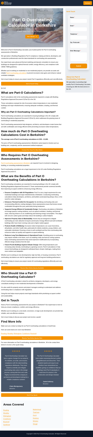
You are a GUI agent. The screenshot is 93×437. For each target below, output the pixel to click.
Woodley (10, 333)
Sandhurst (6, 424)
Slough (35, 424)
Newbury (36, 418)
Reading (4, 333)
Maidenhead (37, 409)
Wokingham (17, 333)
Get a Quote (31, 36)
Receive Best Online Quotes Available (32, 268)
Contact (87, 3)
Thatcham (36, 412)
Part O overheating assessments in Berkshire (15, 163)
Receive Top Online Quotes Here (32, 338)
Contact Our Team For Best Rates (32, 150)
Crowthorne (26, 333)
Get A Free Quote (32, 395)
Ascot (35, 415)
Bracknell (33, 333)
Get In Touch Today (32, 83)
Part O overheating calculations (16, 73)
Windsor (35, 421)
